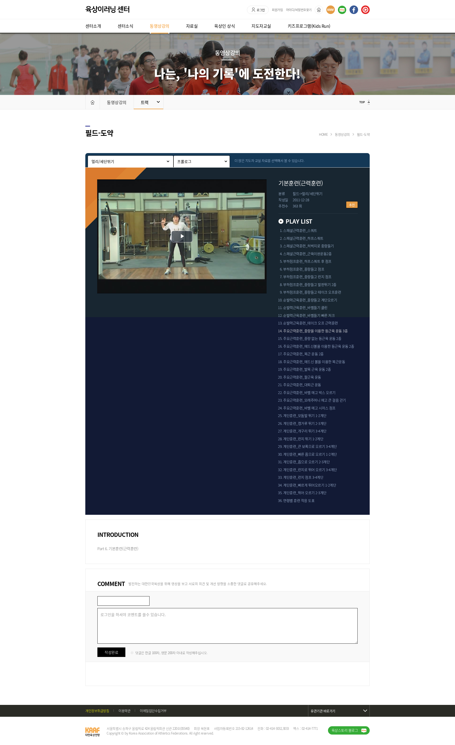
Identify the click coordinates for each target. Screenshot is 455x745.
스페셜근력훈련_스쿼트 (300, 230)
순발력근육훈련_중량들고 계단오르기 (310, 300)
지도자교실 (261, 26)
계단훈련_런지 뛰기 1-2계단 (303, 439)
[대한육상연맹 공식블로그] (342, 10)
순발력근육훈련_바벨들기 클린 (305, 307)
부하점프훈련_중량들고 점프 (303, 269)
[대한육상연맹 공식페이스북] (354, 9)
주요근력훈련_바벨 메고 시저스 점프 (309, 408)
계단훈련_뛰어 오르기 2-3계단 (305, 493)
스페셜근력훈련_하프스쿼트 (303, 238)
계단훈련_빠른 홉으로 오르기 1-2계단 (310, 454)
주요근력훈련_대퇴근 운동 (302, 385)
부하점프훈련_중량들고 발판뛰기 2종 (310, 284)
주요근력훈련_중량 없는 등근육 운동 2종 (312, 338)
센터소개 (93, 26)
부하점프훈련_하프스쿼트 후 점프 (307, 261)
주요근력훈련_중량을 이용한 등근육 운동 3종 (315, 331)
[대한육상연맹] (330, 9)
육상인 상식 (224, 26)
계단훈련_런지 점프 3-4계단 (303, 477)
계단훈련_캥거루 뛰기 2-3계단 (305, 423)
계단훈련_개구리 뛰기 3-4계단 (305, 431)
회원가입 (277, 9)
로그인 (261, 10)
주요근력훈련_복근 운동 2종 (303, 354)
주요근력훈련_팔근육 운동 (302, 377)
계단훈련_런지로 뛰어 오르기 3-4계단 (310, 470)
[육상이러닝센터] (107, 9)
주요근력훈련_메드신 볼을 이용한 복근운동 (314, 362)
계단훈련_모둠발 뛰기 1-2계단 (305, 415)
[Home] (319, 10)
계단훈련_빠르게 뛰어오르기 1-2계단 (309, 485)
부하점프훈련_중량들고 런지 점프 (307, 277)
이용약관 (124, 710)
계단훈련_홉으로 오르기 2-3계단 (306, 462)
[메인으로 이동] (92, 102)
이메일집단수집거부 (153, 710)
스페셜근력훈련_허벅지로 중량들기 (308, 246)
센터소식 (125, 26)
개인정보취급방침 (97, 710)
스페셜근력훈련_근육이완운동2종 (307, 254)
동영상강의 (159, 26)
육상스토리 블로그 (345, 730)
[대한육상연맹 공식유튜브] (365, 9)
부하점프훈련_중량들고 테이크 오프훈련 (312, 292)
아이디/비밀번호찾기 (299, 9)
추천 (352, 204)
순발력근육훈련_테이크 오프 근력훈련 (310, 323)
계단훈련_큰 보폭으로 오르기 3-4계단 (310, 446)
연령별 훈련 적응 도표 (298, 500)
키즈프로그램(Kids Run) (309, 26)
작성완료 (111, 652)
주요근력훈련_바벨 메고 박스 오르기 (309, 392)
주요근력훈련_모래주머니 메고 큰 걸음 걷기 (314, 400)
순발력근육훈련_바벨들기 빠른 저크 (309, 315)
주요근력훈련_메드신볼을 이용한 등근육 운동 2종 (318, 346)
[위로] (364, 102)
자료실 (192, 26)
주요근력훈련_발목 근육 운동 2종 (307, 369)
